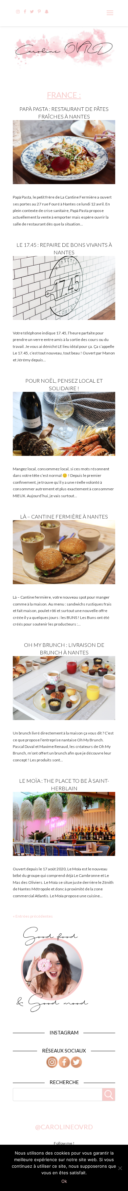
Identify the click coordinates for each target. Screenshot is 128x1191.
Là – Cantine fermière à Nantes (64, 516)
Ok (64, 1181)
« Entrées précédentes (33, 916)
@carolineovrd (64, 1127)
